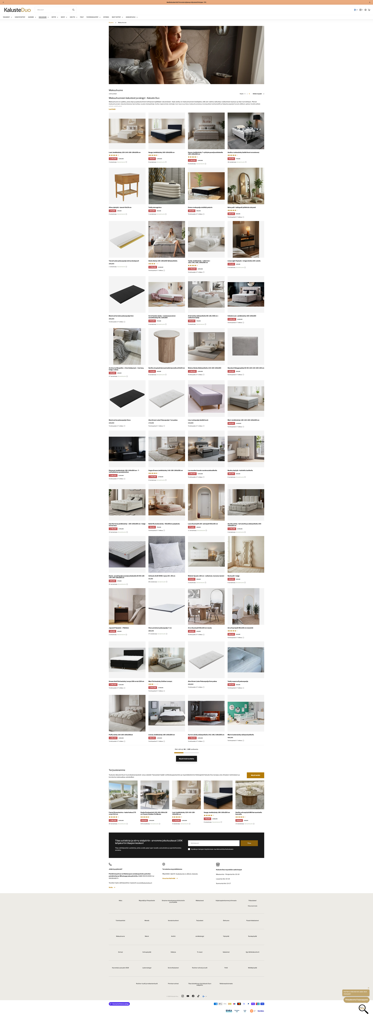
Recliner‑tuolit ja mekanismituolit (147, 983)
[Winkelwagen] (369, 10)
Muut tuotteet (116, 17)
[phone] (133, 864)
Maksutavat (200, 900)
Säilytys (72, 17)
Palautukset (252, 900)
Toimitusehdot (120, 920)
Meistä (147, 920)
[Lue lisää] (361, 10)
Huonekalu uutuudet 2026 (120, 968)
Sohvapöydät (146, 952)
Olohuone (31, 17)
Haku (120, 900)
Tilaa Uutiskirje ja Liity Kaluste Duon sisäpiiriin (199, 984)
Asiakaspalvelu (130, 17)
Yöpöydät (226, 936)
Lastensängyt (146, 968)
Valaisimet (226, 952)
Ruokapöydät (252, 936)
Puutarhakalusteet (92, 17)
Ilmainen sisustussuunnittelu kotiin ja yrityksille (173, 901)
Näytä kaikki (255, 775)
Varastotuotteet (20, 17)
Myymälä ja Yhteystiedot (147, 900)
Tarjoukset (6, 17)
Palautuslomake (252, 906)
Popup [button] (126, 162)
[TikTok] (198, 996)
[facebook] (193, 996)
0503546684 (147, 876)
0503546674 (113, 878)
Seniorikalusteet (173, 968)
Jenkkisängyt (199, 936)
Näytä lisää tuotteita (186, 759)
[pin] (186, 864)
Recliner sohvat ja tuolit (199, 968)
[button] (3, 2)
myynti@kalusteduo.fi (144, 883)
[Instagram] (182, 996)
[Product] (127, 131)
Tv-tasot (199, 952)
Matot (63, 17)
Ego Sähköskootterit (252, 952)
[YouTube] (188, 996)
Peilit (82, 17)
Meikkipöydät (252, 968)
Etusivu (111, 22)
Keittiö (54, 17)
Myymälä (106, 17)
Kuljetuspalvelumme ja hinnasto (226, 900)
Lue (112, 109)
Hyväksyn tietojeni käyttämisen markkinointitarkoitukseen (212, 849)
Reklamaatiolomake (226, 983)
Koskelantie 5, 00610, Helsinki (187, 874)
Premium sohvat (173, 983)
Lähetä (73, 10)
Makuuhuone (42, 17)
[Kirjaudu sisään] (365, 10)
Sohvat (120, 952)
